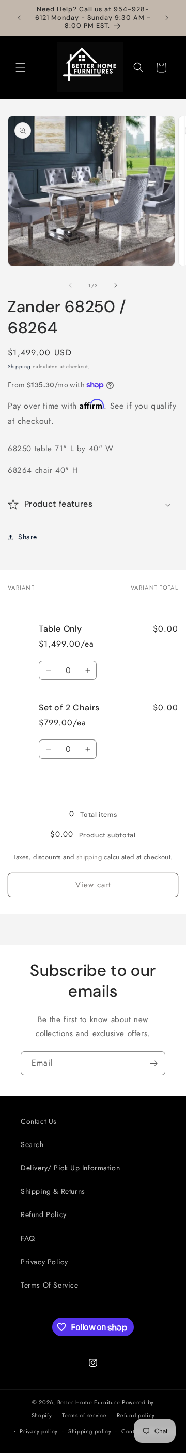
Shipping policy (90, 1431)
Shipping (19, 366)
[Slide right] (115, 285)
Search (32, 1144)
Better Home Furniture (88, 1402)
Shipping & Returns (53, 1191)
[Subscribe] (153, 1063)
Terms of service (84, 1415)
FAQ (28, 1238)
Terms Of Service (50, 1285)
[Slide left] (70, 285)
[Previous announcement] (19, 17)
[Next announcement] (167, 17)
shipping (89, 857)
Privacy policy (39, 1431)
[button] (20, 67)
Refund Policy (44, 1214)
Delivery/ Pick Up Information (70, 1168)
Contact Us (39, 1121)
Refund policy (135, 1415)
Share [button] (27, 537)
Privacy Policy (44, 1261)
